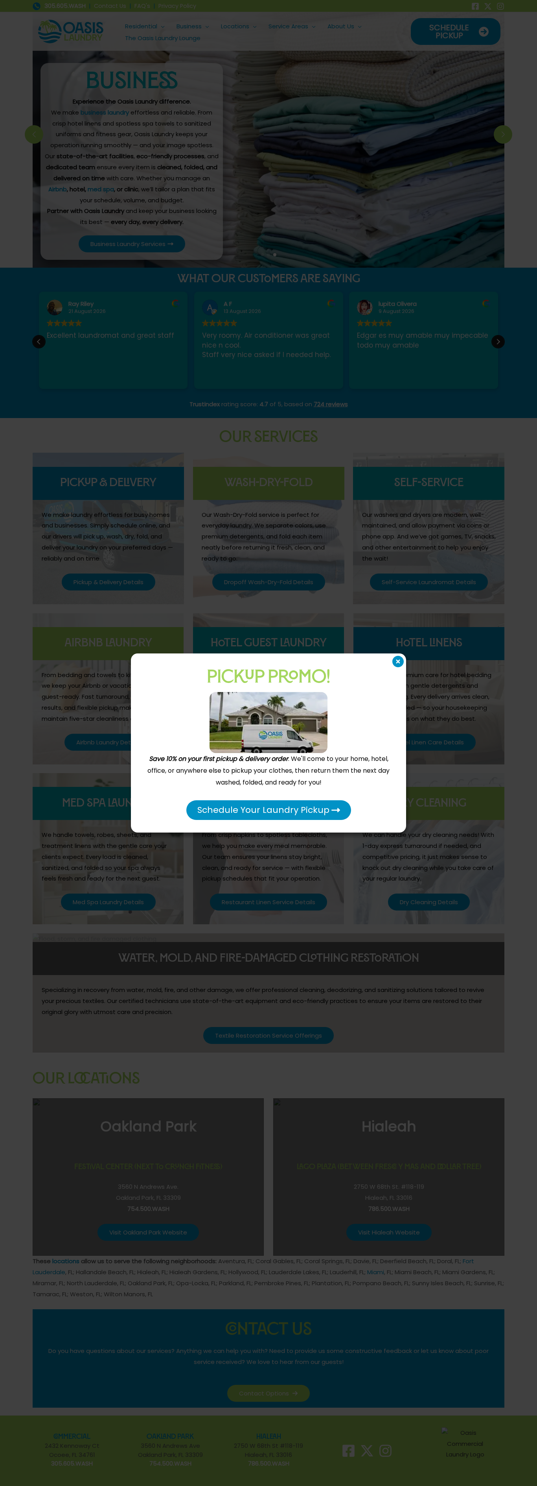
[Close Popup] (398, 661)
